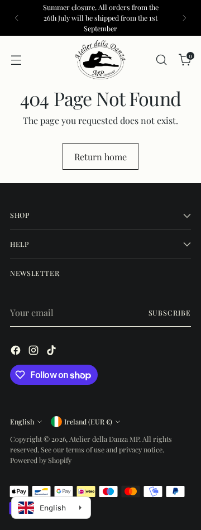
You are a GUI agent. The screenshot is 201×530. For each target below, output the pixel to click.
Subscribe (170, 312)
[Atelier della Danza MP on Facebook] (16, 352)
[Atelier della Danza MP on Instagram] (34, 352)
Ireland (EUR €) (88, 421)
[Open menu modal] (15, 60)
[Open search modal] (161, 60)
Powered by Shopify (40, 460)
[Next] (184, 18)
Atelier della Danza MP (104, 438)
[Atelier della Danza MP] (100, 59)
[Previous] (16, 18)
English (22, 421)
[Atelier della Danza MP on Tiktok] (52, 352)
